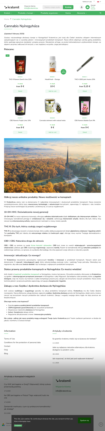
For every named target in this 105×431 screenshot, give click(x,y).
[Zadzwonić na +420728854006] (33, 8)
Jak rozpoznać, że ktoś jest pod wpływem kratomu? (73, 358)
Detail (20, 91)
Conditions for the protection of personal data (22, 342)
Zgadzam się (84, 420)
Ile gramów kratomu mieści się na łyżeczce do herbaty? (74, 339)
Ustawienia (18, 425)
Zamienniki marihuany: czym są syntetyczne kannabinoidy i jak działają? (27, 407)
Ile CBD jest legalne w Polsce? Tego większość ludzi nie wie (26, 396)
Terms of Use (87, 2)
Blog (6, 353)
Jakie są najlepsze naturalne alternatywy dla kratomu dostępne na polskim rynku (73, 348)
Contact (7, 346)
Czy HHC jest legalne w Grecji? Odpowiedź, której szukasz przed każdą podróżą (27, 385)
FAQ (6, 350)
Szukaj (68, 7)
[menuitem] (9, 13)
